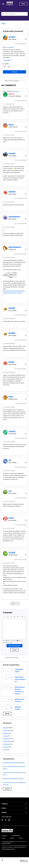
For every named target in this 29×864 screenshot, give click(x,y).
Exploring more (7, 738)
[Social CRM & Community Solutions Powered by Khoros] (23, 860)
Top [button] (2, 860)
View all (7, 713)
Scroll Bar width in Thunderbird (13, 31)
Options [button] (27, 23)
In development (7, 741)
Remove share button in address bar (20, 679)
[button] (5, 66)
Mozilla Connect (9, 4)
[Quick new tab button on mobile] (23, 80)
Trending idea (6, 730)
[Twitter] (2, 820)
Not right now (6, 744)
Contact (21, 838)
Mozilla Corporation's (9, 841)
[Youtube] (9, 820)
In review (5, 736)
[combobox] (14, 14)
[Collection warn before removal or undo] (21, 80)
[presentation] (4, 616)
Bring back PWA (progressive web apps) (14, 762)
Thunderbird (7, 60)
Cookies (12, 838)
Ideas (3, 23)
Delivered (5, 747)
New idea (11, 47)
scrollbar (7, 63)
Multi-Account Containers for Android (13, 778)
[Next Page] (18, 603)
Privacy (3, 838)
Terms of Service (16, 835)
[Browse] (3, 3)
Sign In (23, 3)
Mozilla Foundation (6, 843)
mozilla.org (4, 835)
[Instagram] (5, 820)
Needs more (6, 733)
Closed (5, 749)
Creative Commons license (8, 849)
